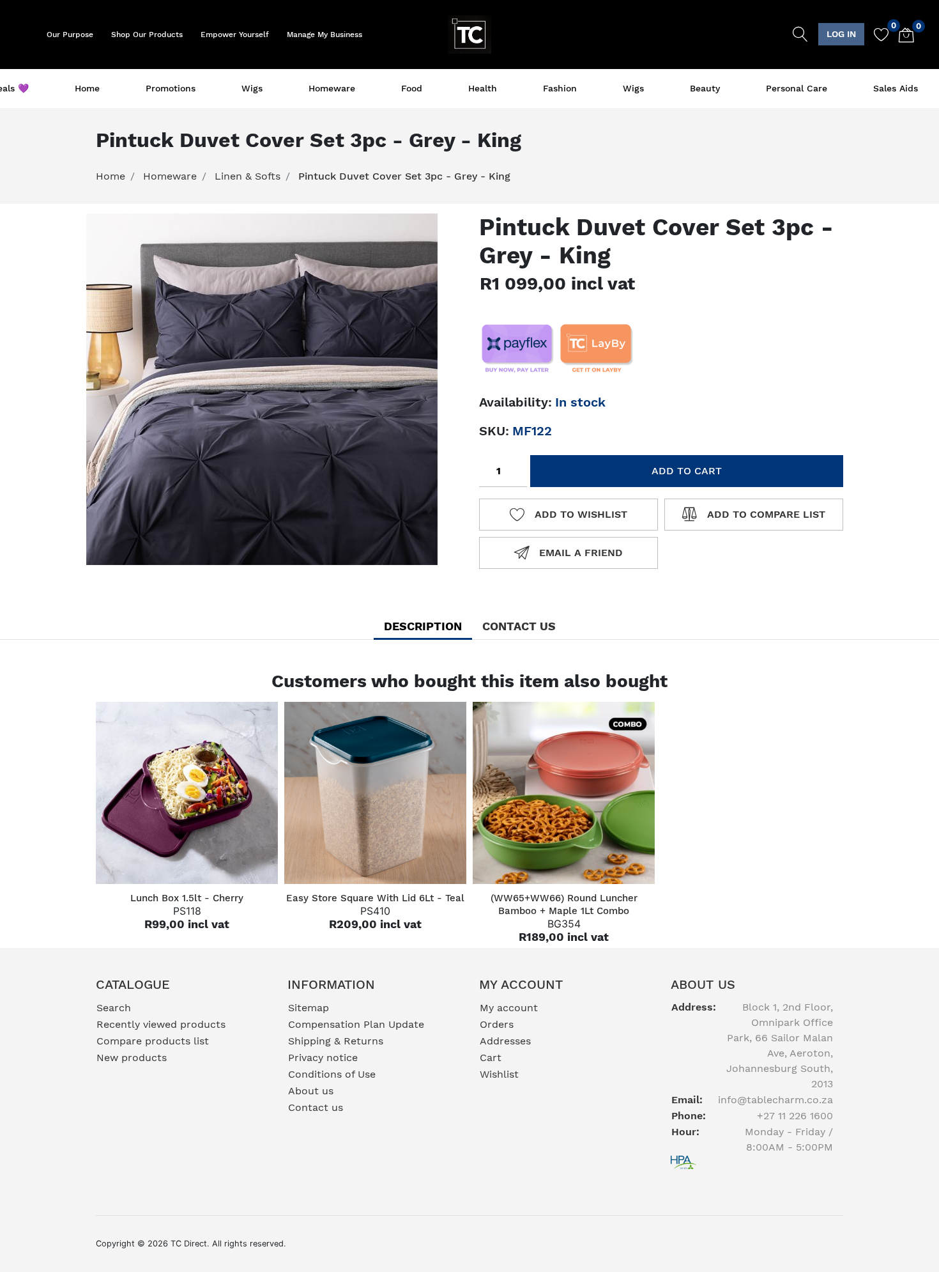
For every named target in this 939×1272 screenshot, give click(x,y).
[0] (876, 34)
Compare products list (152, 1041)
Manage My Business (324, 34)
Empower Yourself (235, 34)
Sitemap (308, 1008)
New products (131, 1057)
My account (509, 1008)
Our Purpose (70, 34)
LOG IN (841, 34)
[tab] (423, 626)
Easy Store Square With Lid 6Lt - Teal (375, 898)
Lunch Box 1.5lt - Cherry (186, 898)
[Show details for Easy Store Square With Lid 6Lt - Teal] (375, 793)
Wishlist (499, 1074)
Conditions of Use (332, 1074)
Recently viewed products (160, 1024)
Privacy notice (323, 1057)
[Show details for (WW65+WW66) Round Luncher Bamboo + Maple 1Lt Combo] (564, 793)
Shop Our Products (147, 34)
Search (113, 1008)
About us (310, 1091)
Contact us (315, 1107)
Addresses (505, 1041)
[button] (841, 34)
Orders (497, 1024)
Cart (490, 1057)
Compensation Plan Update (356, 1024)
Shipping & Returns (335, 1041)
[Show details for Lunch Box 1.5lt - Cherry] (187, 793)
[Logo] (470, 33)
